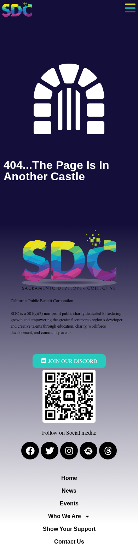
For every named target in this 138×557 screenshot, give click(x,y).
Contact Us (69, 542)
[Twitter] (49, 450)
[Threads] (108, 450)
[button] (130, 8)
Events (69, 503)
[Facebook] (30, 450)
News (69, 491)
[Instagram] (69, 450)
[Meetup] (88, 450)
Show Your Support (69, 529)
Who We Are (64, 516)
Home (69, 478)
